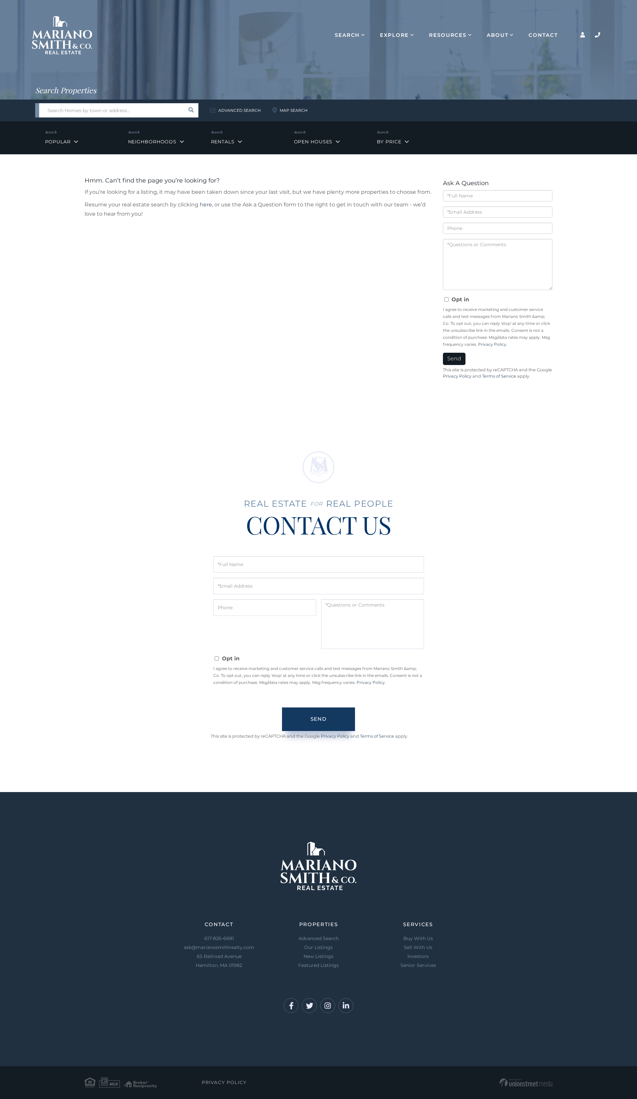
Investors (418, 956)
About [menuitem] (497, 35)
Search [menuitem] (347, 35)
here (206, 204)
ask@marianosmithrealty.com (219, 947)
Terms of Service (499, 376)
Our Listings (318, 947)
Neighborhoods (152, 142)
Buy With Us (418, 938)
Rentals (223, 142)
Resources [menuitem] (447, 35)
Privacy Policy (492, 344)
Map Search (294, 110)
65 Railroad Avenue (219, 960)
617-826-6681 (219, 938)
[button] (191, 110)
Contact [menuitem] (543, 35)
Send (454, 358)
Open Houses (313, 142)
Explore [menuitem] (394, 35)
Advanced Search (239, 110)
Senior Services (418, 965)
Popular (58, 142)
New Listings (318, 956)
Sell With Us (418, 947)
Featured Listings (318, 965)
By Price (389, 142)
